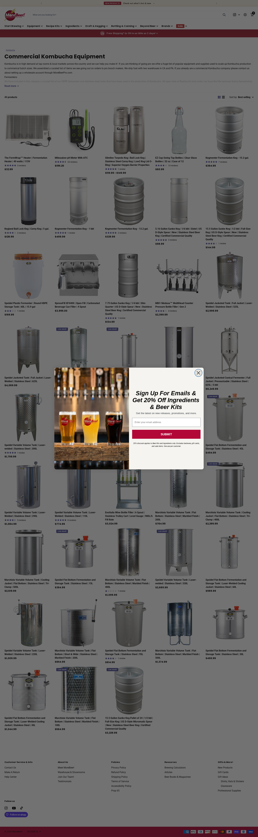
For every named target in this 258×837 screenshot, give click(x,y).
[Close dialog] (198, 373)
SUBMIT (166, 434)
